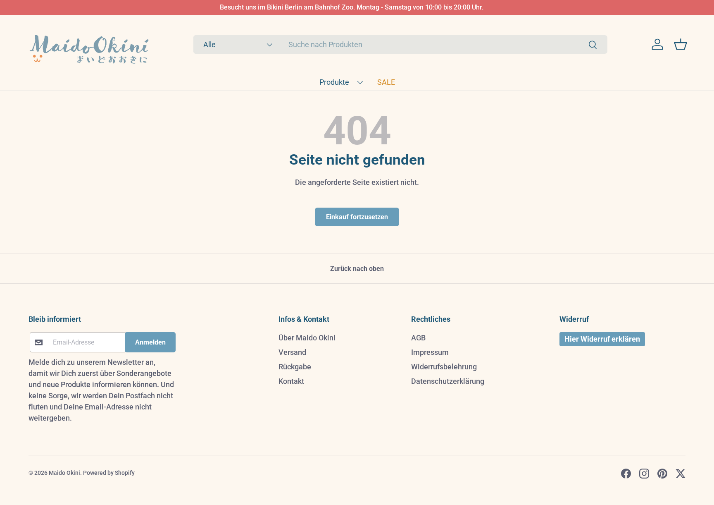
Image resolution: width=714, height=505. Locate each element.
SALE (386, 82)
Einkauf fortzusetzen (357, 217)
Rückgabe (294, 366)
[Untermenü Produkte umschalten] (360, 82)
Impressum (430, 352)
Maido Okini (64, 472)
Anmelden (150, 342)
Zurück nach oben (357, 269)
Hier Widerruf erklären (602, 339)
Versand (292, 352)
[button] (680, 44)
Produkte (334, 82)
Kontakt (291, 381)
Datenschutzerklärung (447, 381)
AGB (418, 337)
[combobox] (400, 44)
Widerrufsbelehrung (444, 366)
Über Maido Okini (307, 337)
